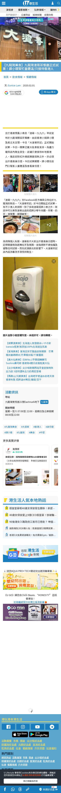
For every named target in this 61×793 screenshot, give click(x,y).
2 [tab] (26, 17)
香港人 (38, 426)
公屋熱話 (25, 14)
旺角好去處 (7, 748)
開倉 (22, 741)
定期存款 (48, 14)
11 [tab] (35, 21)
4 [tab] (32, 17)
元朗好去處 (24, 744)
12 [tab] (38, 21)
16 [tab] (35, 24)
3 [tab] (29, 17)
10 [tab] (32, 21)
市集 (15, 741)
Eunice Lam (14, 85)
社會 (18, 748)
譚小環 (9, 432)
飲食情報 (17, 77)
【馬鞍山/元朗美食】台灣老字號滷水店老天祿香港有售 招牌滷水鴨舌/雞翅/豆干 (30, 377)
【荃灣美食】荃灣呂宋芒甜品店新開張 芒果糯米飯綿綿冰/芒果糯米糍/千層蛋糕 (29, 353)
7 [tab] (23, 21)
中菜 (42, 432)
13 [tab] (26, 24)
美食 (32, 432)
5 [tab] (35, 17)
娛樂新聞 (37, 14)
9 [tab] (29, 21)
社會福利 (51, 748)
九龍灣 (44, 401)
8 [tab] (26, 21)
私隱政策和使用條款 (31, 775)
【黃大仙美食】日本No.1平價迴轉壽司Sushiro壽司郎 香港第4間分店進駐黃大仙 (27, 361)
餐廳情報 (31, 77)
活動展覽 (6, 741)
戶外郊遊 (39, 748)
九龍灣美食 (11, 426)
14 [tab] (29, 24)
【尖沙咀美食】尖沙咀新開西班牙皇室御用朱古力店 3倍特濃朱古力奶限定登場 (29, 369)
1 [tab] (23, 17)
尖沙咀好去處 (34, 741)
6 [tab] (38, 17)
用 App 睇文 (50, 91)
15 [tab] (32, 24)
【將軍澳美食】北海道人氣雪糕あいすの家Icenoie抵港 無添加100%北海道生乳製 (28, 344)
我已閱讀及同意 (30, 780)
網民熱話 (6, 757)
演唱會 (9, 9)
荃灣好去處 (39, 744)
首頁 (6, 77)
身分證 (50, 426)
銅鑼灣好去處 (9, 744)
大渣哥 (25, 426)
